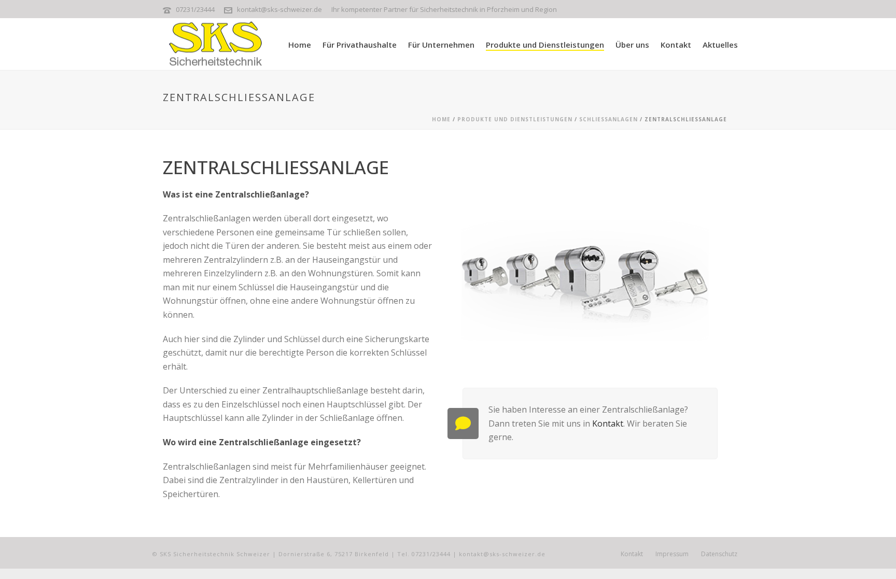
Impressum (672, 554)
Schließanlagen (608, 119)
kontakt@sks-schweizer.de (279, 9)
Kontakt (676, 44)
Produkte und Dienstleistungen (545, 44)
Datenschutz (719, 554)
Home (299, 44)
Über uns (632, 44)
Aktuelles (720, 44)
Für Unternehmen (441, 44)
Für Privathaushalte (360, 44)
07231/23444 (196, 9)
